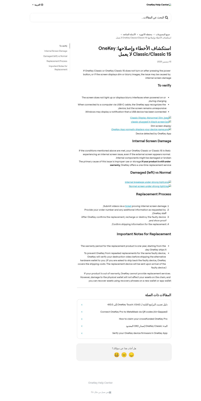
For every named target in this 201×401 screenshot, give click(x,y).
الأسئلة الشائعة (129, 34)
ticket (128, 206)
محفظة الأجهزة (145, 34)
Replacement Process (57, 61)
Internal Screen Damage (55, 51)
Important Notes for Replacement (58, 67)
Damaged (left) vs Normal (55, 56)
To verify (63, 46)
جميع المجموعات (163, 34)
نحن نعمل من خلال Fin (100, 392)
